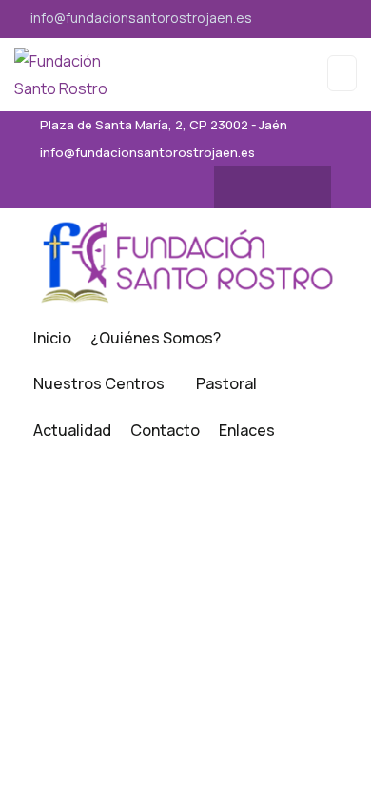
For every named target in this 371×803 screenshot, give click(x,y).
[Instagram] (291, 187)
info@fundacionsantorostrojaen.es (141, 18)
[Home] (185, 261)
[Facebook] (254, 187)
